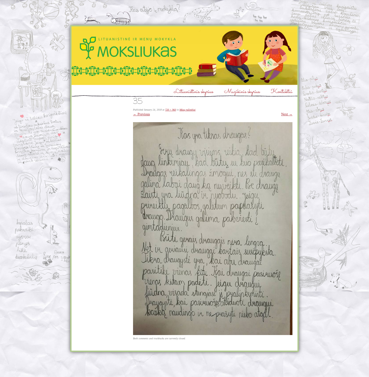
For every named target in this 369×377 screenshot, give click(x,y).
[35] (212, 334)
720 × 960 (170, 109)
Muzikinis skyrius (242, 91)
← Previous (141, 114)
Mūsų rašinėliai (187, 109)
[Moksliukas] (184, 55)
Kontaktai (281, 91)
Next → (286, 114)
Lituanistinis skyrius (193, 91)
